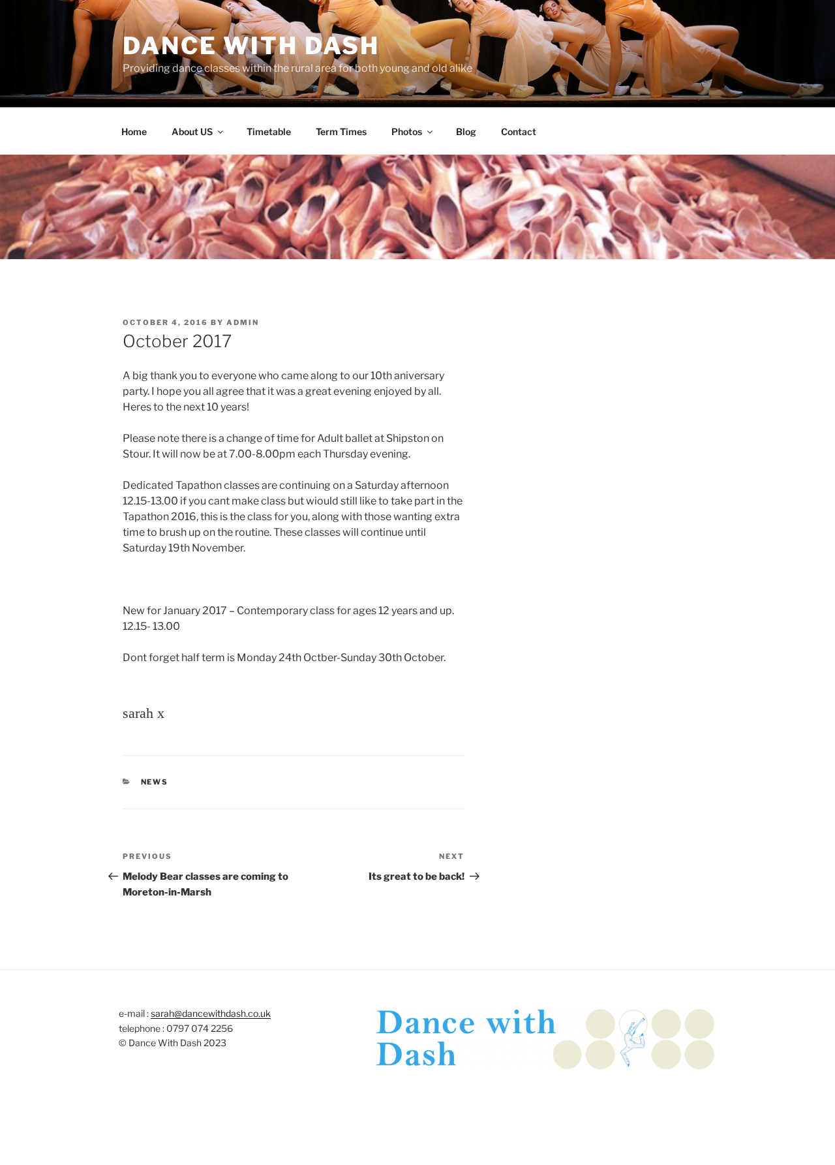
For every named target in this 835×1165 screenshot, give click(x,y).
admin (242, 322)
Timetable (269, 131)
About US (192, 131)
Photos (406, 131)
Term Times (341, 131)
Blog (466, 131)
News (155, 781)
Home (134, 131)
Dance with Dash (251, 45)
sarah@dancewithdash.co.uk (211, 1013)
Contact (518, 131)
